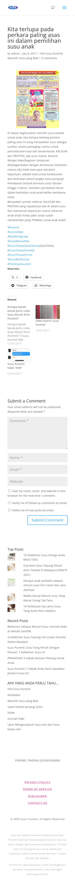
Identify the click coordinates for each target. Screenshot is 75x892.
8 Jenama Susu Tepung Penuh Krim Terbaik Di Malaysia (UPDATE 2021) (45, 570)
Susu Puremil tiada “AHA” (16, 366)
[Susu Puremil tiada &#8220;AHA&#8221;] (20, 355)
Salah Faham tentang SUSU (25, 707)
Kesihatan (14, 695)
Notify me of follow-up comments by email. (40, 503)
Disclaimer (37, 796)
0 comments (49, 58)
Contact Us (37, 802)
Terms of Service (37, 789)
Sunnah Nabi (16, 718)
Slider (11, 712)
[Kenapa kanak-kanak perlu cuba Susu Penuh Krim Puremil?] (22, 325)
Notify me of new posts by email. (33, 510)
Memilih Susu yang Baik (23, 58)
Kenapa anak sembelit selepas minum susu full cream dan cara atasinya (44, 585)
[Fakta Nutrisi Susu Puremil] (48, 312)
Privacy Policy (38, 782)
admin (15, 53)
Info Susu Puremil (51, 53)
